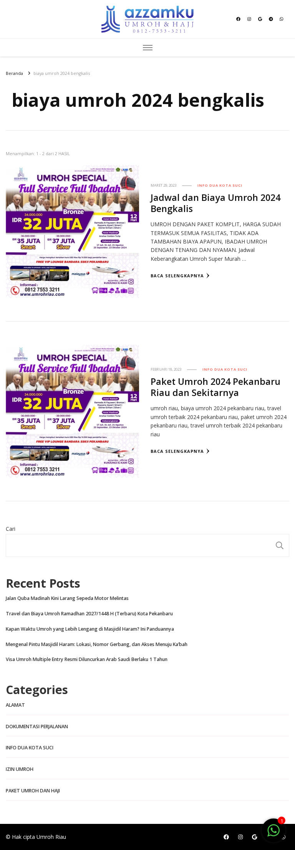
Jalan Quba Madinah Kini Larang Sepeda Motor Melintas (67, 598)
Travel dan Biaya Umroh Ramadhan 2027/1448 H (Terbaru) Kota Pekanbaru (89, 613)
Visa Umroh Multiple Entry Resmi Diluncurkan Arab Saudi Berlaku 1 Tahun (86, 659)
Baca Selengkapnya (177, 275)
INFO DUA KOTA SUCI (219, 185)
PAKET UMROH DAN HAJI (33, 790)
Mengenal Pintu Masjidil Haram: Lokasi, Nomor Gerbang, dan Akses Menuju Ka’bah (96, 644)
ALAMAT (15, 705)
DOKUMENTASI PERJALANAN (37, 726)
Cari (10, 528)
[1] (273, 834)
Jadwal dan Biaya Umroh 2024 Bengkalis (215, 203)
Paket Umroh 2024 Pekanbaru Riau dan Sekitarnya (215, 387)
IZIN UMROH (19, 769)
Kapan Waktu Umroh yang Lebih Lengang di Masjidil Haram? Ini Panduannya (90, 629)
